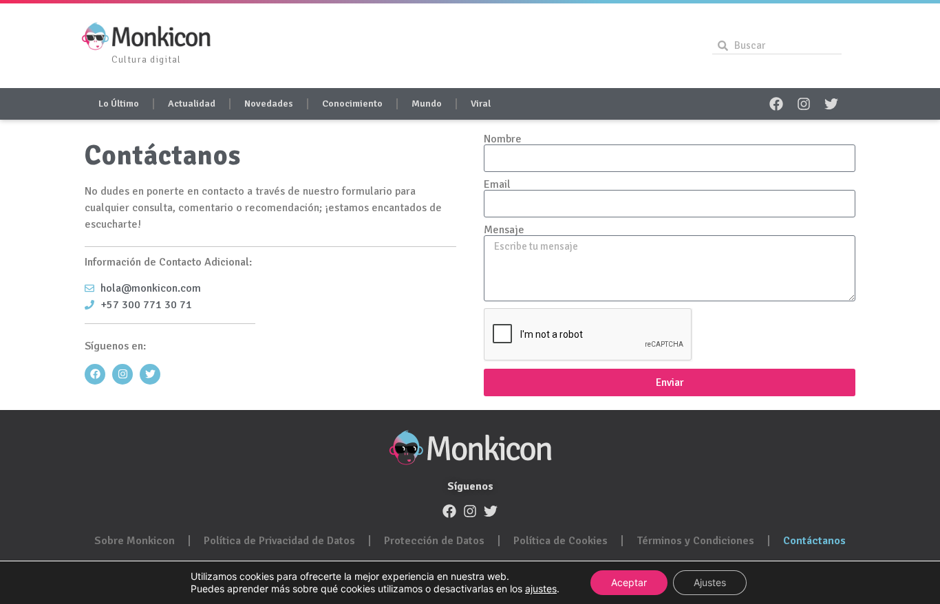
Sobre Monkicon (134, 541)
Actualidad (191, 103)
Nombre (503, 138)
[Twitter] (831, 104)
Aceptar (629, 582)
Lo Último (118, 103)
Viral (481, 103)
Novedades (268, 103)
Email (497, 184)
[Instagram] (804, 104)
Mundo (427, 103)
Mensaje (504, 229)
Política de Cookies (560, 541)
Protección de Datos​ (434, 541)
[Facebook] (776, 104)
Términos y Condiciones (695, 541)
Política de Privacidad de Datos (279, 541)
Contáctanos (814, 541)
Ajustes (710, 582)
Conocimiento (352, 103)
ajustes (541, 588)
